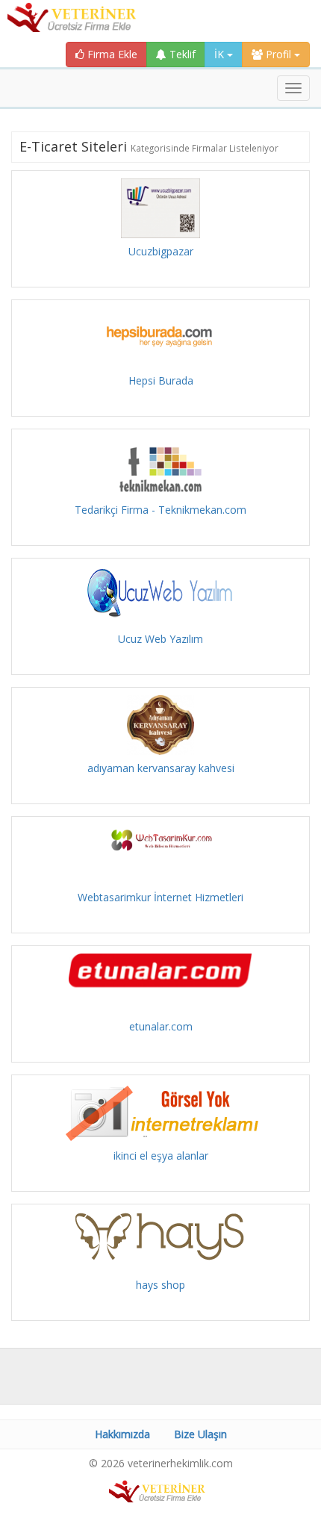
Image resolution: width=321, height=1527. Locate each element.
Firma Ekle (110, 54)
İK (220, 54)
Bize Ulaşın (200, 1434)
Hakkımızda (122, 1434)
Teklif (181, 54)
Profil (278, 54)
